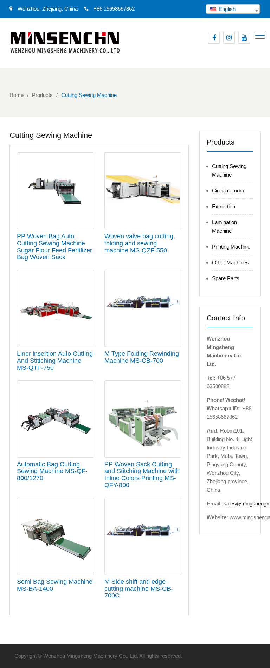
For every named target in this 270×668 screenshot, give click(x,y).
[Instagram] (229, 38)
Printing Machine (231, 247)
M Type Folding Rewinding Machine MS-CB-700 (141, 357)
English (226, 9)
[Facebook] (214, 38)
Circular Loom (228, 191)
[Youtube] (244, 38)
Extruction (223, 206)
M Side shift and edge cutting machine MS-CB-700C (138, 588)
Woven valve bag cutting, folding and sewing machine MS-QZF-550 (139, 243)
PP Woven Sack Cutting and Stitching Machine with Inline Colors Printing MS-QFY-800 (142, 475)
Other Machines (230, 262)
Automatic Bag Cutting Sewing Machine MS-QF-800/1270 (52, 471)
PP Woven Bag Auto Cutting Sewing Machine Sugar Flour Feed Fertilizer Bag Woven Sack (54, 247)
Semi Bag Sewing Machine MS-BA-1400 (54, 585)
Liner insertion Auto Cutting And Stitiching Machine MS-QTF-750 (55, 360)
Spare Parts (225, 278)
